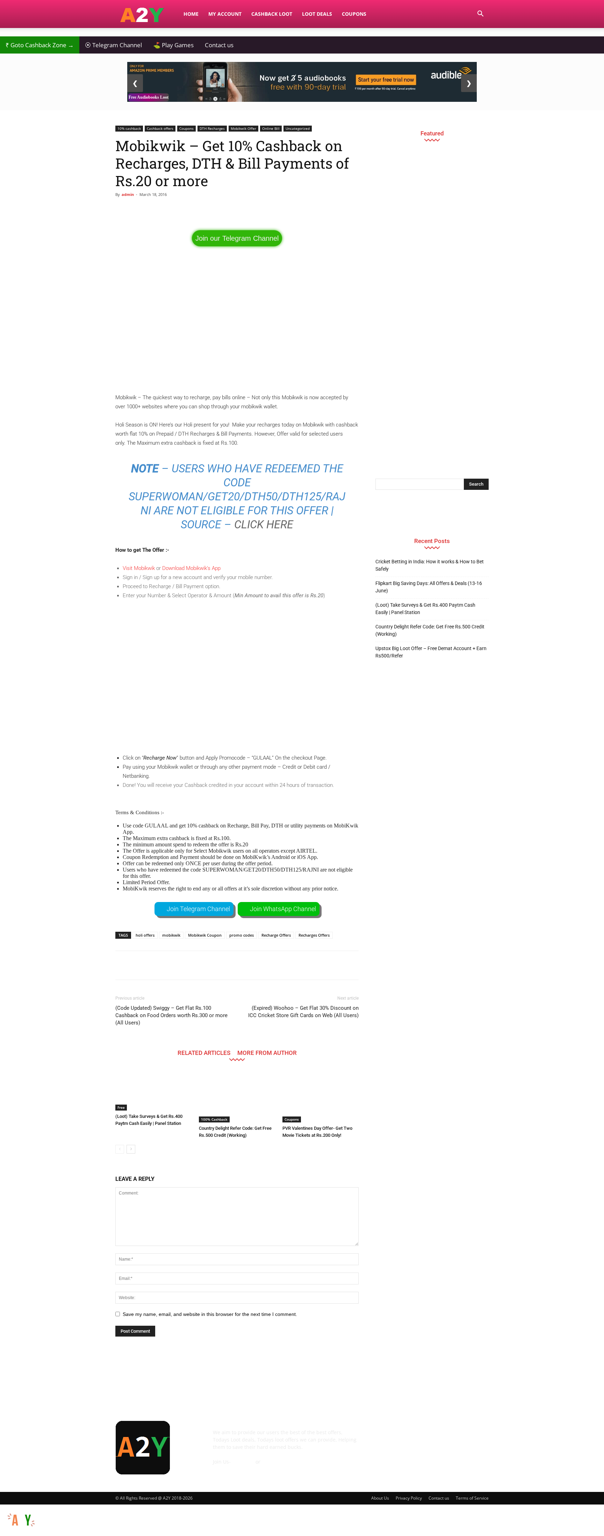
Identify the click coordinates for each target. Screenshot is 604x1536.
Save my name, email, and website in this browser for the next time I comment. (210, 1314)
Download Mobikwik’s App (191, 568)
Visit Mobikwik (139, 568)
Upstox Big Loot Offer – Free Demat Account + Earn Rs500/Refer (431, 652)
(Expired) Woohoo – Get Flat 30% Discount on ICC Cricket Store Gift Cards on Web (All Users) (303, 1012)
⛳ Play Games (173, 45)
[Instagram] (420, 1437)
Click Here (263, 524)
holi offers (145, 935)
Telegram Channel (113, 45)
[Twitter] (458, 1437)
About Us (380, 1498)
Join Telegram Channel (198, 909)
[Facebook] (382, 1437)
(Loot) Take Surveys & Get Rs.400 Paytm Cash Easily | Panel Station (425, 608)
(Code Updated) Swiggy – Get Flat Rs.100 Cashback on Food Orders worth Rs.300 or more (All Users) (171, 1015)
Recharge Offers (276, 935)
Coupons (354, 13)
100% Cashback (214, 1119)
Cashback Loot (271, 13)
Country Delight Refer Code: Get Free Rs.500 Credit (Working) (429, 630)
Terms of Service (472, 1498)
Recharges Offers (314, 935)
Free (121, 1107)
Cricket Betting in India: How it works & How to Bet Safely (429, 565)
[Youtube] (477, 1437)
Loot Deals (317, 13)
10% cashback (129, 128)
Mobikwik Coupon (205, 935)
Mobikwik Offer (243, 128)
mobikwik (171, 935)
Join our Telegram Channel (237, 238)
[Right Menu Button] (600, 1532)
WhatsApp (274, 1461)
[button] (480, 14)
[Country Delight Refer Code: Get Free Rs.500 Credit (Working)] (237, 1096)
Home (191, 13)
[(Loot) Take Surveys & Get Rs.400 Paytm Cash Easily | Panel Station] (153, 1090)
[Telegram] (439, 1437)
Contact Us (225, 1469)
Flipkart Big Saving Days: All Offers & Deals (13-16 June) (428, 586)
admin (128, 194)
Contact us (219, 45)
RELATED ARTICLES (204, 1052)
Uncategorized (298, 128)
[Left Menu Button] (3, 1508)
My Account (225, 13)
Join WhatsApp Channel (283, 909)
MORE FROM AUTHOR (267, 1052)
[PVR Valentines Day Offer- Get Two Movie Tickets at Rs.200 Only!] (320, 1096)
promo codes (241, 935)
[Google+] (401, 1437)
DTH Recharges (212, 128)
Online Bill (271, 128)
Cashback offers (160, 128)
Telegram (243, 1461)
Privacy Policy (409, 1498)
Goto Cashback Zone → (40, 45)
